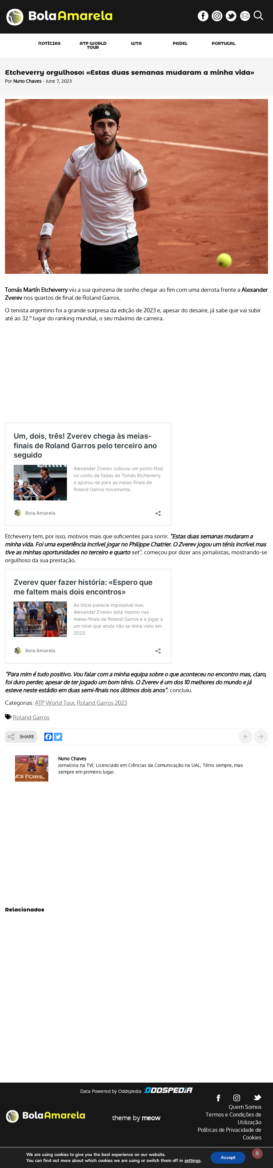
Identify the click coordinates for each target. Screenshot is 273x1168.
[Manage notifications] (257, 1153)
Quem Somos (245, 1107)
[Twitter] (58, 737)
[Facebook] (48, 737)
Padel (180, 44)
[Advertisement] (136, 373)
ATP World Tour (93, 46)
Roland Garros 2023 (102, 703)
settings (192, 1161)
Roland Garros (31, 717)
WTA (136, 44)
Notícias (49, 44)
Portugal (223, 44)
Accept (228, 1157)
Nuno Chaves (27, 81)
